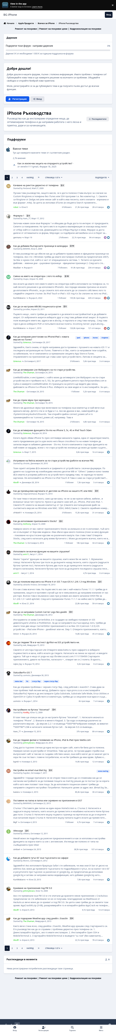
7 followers (62, 267)
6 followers (67, 207)
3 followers (75, 361)
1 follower (62, 298)
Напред (30, 177)
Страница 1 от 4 (52, 177)
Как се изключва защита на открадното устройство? (45, 163)
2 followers (63, 237)
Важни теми (20, 148)
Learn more (6, 5)
